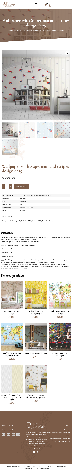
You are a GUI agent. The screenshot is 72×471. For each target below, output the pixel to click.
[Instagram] (38, 452)
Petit (30, 30)
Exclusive (16, 30)
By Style (21, 221)
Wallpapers (53, 221)
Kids (39, 221)
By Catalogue (24, 30)
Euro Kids (28, 221)
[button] (50, 5)
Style (47, 221)
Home (10, 30)
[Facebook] (34, 452)
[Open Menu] (36, 4)
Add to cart (21, 186)
